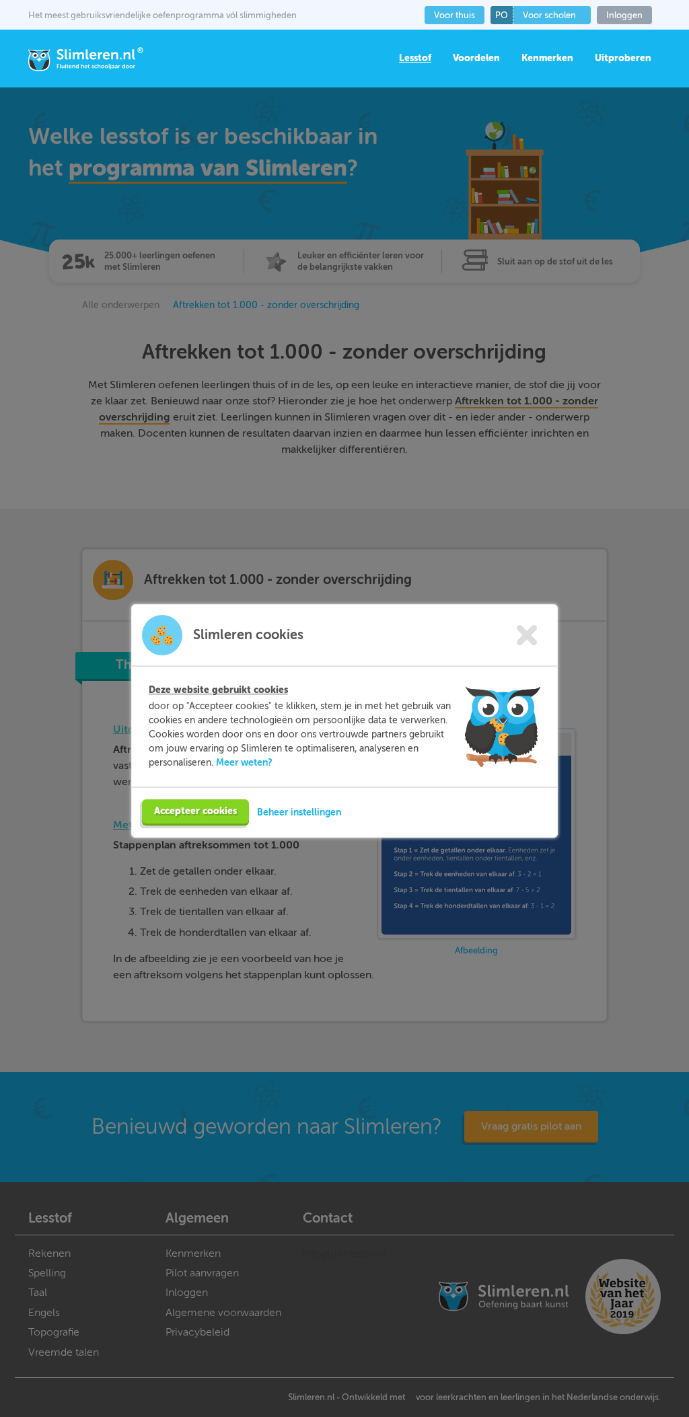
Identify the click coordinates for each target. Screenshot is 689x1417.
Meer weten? (244, 762)
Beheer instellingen (299, 812)
